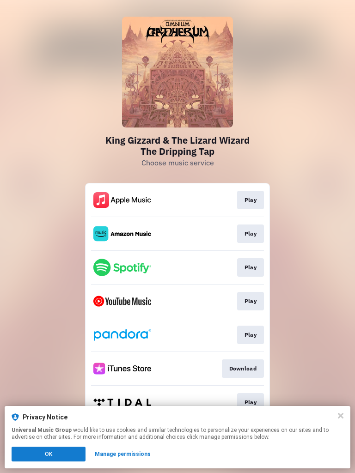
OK (48, 454)
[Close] (340, 415)
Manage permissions (123, 454)
